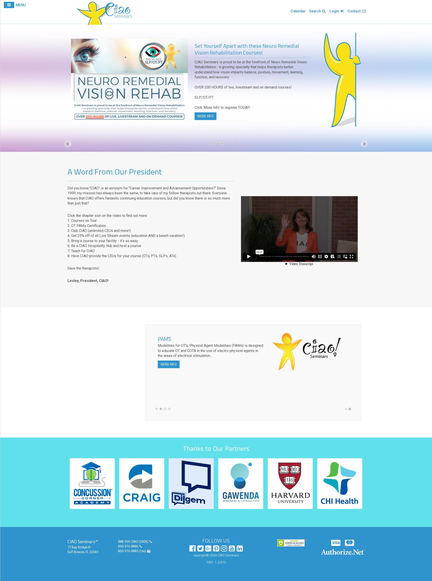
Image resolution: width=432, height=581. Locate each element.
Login (335, 11)
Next (364, 144)
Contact (355, 11)
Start (346, 409)
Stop (350, 409)
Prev (68, 144)
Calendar (298, 11)
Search (315, 11)
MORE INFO (206, 116)
